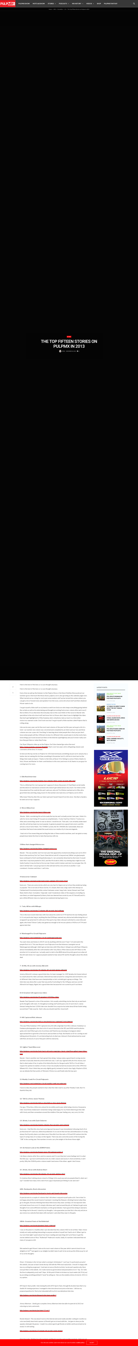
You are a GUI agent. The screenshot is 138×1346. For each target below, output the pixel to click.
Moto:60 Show (39, 3)
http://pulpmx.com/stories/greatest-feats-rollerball (37, 1225)
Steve (63, 351)
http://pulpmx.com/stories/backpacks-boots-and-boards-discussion (43, 1193)
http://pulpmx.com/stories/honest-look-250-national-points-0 (41, 1152)
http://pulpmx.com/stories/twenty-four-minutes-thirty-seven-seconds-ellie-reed (47, 781)
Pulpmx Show (24, 3)
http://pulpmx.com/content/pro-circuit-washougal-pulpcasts (41, 937)
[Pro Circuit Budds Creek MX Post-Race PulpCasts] (101, 729)
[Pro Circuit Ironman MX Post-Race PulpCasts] (101, 696)
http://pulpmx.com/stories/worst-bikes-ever (35, 812)
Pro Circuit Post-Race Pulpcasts (114, 694)
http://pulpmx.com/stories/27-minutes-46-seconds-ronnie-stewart (41, 1331)
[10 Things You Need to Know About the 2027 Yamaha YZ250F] (101, 707)
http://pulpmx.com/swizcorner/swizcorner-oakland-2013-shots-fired (44, 881)
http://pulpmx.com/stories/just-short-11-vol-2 (35, 1310)
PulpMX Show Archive (113, 715)
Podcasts (63, 3)
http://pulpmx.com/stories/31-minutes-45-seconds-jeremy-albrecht (43, 970)
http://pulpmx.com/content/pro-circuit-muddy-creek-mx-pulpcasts (43, 1083)
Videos (89, 3)
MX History (76, 3)
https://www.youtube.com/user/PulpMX (34, 747)
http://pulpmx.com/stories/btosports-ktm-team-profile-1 (38, 1295)
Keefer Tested (111, 704)
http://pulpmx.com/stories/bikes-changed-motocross (38, 848)
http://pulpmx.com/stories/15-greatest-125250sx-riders (39, 997)
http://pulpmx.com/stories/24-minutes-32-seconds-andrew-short (42, 1174)
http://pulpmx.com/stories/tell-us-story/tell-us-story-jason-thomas (43, 1103)
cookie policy (80, 1342)
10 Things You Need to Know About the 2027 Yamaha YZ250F (116, 708)
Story (69, 336)
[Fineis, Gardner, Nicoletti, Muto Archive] (101, 738)
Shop (99, 3)
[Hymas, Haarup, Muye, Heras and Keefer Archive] (101, 717)
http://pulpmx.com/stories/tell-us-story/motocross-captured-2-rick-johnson (46, 1021)
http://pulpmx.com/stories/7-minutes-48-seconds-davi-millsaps (42, 910)
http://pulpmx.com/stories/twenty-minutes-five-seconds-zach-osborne (44, 1125)
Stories (51, 3)
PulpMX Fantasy (110, 3)
